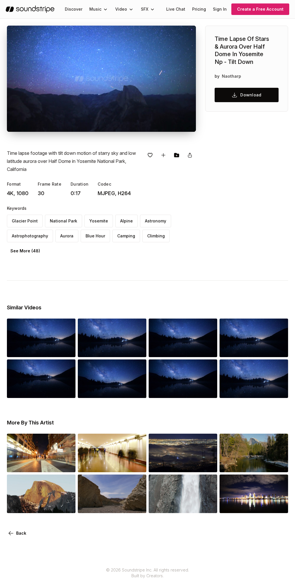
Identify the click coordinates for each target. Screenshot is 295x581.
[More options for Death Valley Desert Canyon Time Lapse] (137, 505)
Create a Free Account (260, 9)
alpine (126, 220)
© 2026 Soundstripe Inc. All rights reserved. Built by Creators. (147, 572)
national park (63, 220)
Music (95, 9)
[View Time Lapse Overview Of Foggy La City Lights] (183, 464)
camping (126, 235)
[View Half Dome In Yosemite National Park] (254, 464)
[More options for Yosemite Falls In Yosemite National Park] (208, 505)
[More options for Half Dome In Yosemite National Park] (279, 464)
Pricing (199, 9)
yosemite (98, 220)
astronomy (155, 220)
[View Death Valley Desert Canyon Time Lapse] (112, 505)
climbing (156, 235)
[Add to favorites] (150, 155)
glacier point (25, 220)
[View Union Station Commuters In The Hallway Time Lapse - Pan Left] (112, 464)
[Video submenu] (131, 9)
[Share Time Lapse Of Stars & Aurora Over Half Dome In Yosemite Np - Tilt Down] (190, 155)
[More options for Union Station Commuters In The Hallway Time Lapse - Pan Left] (137, 464)
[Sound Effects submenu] (152, 9)
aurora (66, 235)
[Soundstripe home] (30, 9)
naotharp (231, 76)
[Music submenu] (105, 9)
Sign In (220, 9)
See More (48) (25, 250)
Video (121, 9)
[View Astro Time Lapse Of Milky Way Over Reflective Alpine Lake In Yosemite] (183, 349)
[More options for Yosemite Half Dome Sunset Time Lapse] (66, 505)
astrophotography (30, 235)
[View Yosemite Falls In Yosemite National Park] (183, 505)
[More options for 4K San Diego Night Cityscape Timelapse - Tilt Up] (279, 505)
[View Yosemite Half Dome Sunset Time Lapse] (41, 505)
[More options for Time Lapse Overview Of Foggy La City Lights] (208, 464)
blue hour (95, 235)
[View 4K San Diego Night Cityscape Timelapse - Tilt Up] (254, 505)
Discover (73, 9)
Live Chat (175, 9)
